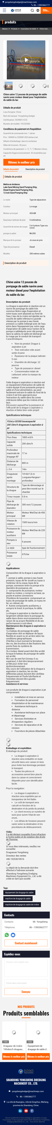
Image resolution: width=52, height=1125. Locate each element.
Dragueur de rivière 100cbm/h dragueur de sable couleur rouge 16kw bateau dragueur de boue (13, 1048)
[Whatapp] (7, 935)
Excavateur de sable (28, 29)
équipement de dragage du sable (19, 892)
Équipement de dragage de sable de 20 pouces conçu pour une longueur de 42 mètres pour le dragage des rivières (38, 1048)
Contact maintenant (26, 943)
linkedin (20, 1111)
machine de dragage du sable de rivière (22, 904)
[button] (48, 86)
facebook (32, 1111)
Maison (5, 29)
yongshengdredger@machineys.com (21, 2)
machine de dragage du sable (18, 898)
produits (14, 29)
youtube (26, 1111)
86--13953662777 (41, 5)
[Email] (13, 935)
